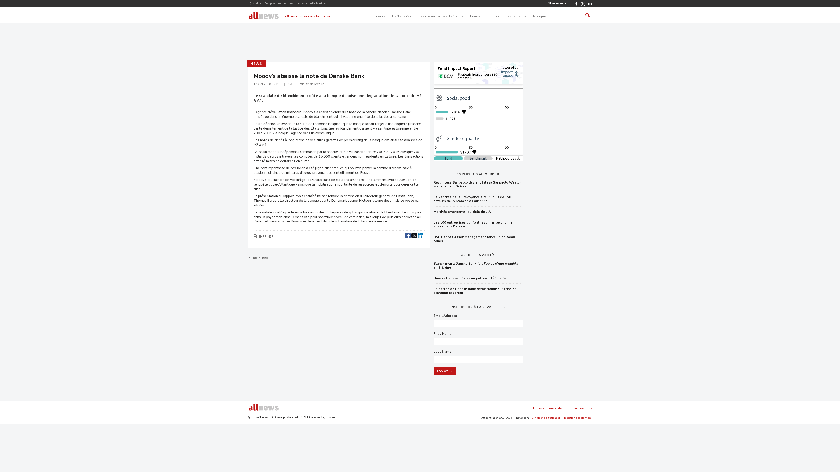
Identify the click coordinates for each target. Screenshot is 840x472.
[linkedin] (420, 235)
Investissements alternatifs (441, 16)
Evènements (516, 16)
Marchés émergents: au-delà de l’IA (462, 212)
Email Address (445, 316)
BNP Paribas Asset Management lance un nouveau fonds (474, 239)
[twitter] (414, 235)
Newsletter (559, 3)
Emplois (492, 16)
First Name (443, 334)
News (256, 63)
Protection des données (577, 418)
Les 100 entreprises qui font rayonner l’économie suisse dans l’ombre (473, 224)
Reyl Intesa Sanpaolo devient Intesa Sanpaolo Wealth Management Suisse (477, 184)
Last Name (442, 352)
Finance (379, 16)
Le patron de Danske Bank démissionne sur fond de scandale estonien (475, 291)
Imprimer (266, 237)
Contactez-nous (579, 408)
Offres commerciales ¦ (549, 408)
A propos (539, 16)
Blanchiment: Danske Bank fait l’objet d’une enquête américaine (476, 265)
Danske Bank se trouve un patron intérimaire (470, 278)
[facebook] (408, 235)
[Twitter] (583, 4)
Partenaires (401, 16)
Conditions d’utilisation (546, 418)
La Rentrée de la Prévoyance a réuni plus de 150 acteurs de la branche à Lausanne (472, 199)
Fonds (475, 16)
